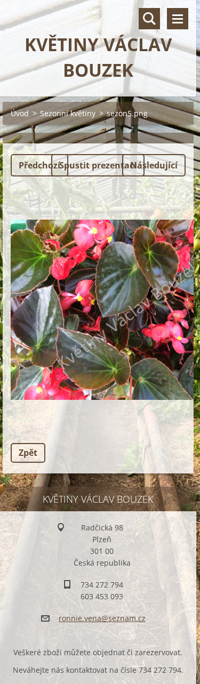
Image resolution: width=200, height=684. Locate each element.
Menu (177, 18)
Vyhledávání (149, 18)
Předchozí (39, 165)
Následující (154, 165)
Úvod (20, 113)
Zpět (28, 452)
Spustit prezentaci (98, 165)
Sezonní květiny (67, 113)
